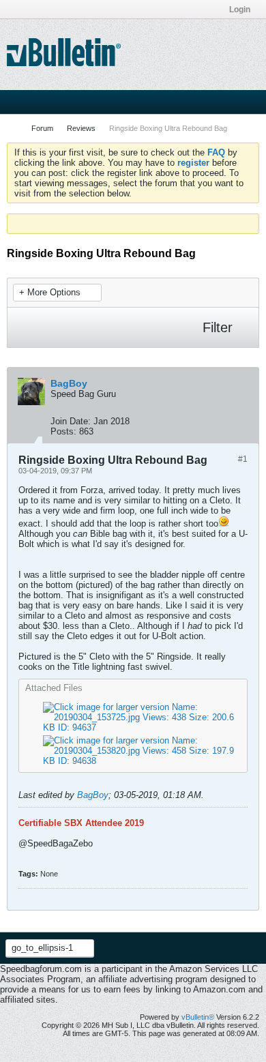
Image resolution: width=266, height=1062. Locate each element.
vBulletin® (197, 1017)
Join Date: (70, 421)
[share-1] (244, 428)
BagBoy (92, 795)
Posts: (63, 431)
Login (239, 9)
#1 (243, 459)
